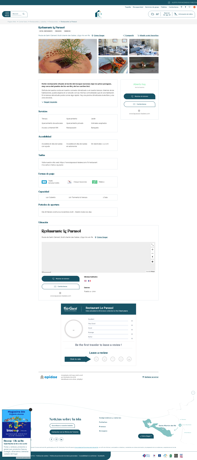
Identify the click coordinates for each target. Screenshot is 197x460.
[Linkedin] (61, 440)
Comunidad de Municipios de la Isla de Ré (86, 447)
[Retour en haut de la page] (193, 392)
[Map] (181, 7)
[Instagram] (56, 440)
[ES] (194, 7)
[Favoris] (189, 7)
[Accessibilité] (185, 7)
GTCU (33, 456)
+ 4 (144, 65)
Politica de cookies (42, 456)
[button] (194, 7)
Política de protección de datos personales (64, 456)
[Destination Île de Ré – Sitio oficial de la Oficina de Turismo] (98, 14)
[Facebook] (51, 440)
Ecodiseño (101, 456)
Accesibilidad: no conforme (87, 456)
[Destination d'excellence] (154, 456)
